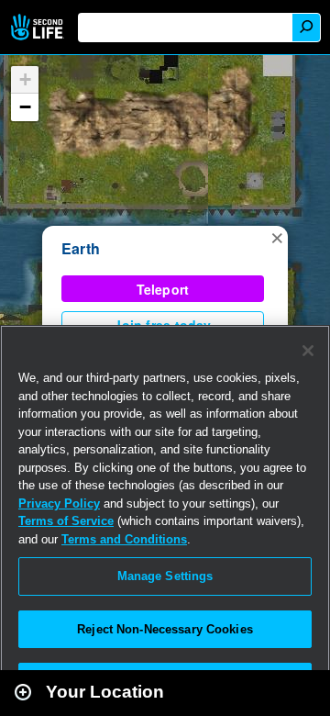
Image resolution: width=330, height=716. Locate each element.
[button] (277, 237)
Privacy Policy (59, 503)
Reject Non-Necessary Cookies (165, 629)
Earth (80, 248)
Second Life (39, 27)
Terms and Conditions (124, 539)
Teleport (163, 289)
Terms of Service (66, 521)
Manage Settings (165, 576)
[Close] (308, 350)
